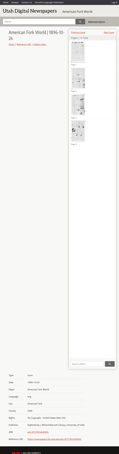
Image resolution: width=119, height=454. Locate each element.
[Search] (80, 21)
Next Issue (109, 32)
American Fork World (77, 12)
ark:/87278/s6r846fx (38, 432)
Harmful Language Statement (49, 2)
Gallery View (40, 44)
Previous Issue (78, 32)
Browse (15, 2)
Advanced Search (96, 21)
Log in (115, 2)
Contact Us (26, 2)
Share (11, 44)
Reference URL (24, 44)
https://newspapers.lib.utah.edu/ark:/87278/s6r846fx (54, 439)
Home (6, 2)
